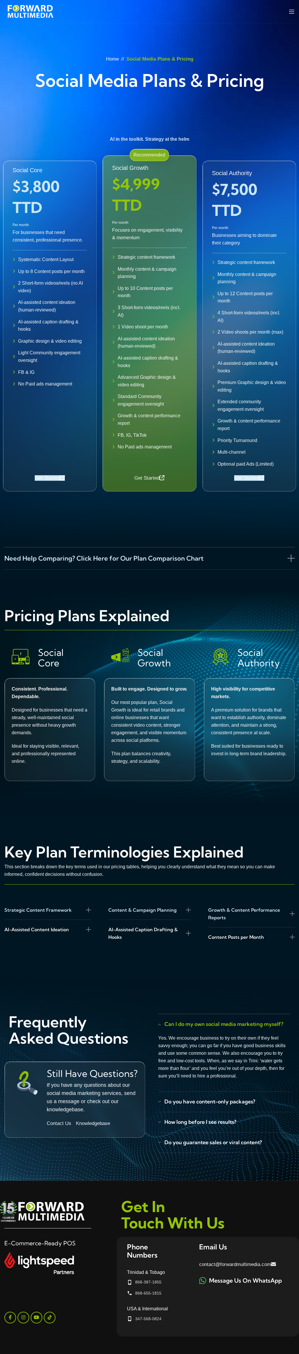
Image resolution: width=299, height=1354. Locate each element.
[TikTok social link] (49, 1317)
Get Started (47, 478)
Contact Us (59, 1123)
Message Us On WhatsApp (245, 1280)
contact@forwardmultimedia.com (235, 1264)
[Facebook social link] (10, 1317)
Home (112, 59)
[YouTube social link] (36, 1317)
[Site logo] (30, 11)
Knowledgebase (93, 1123)
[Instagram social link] (23, 1317)
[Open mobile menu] (292, 11)
